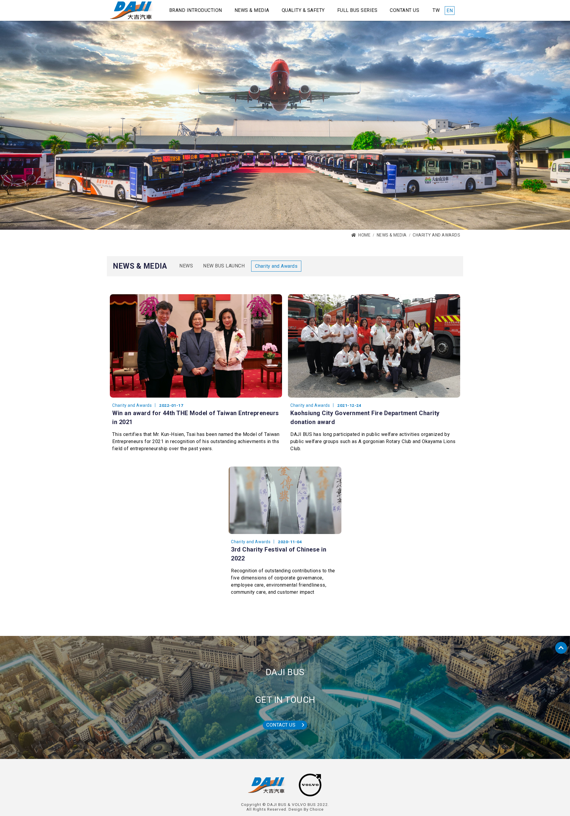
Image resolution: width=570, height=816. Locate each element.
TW (436, 10)
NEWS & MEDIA (392, 235)
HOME (364, 235)
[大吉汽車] (132, 10)
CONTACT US (280, 725)
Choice (317, 809)
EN (449, 10)
